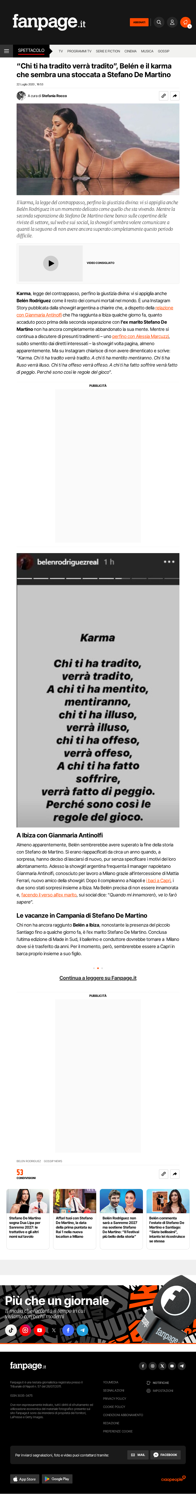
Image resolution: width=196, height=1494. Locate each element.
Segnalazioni (113, 1390)
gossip (163, 51)
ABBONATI (139, 22)
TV (61, 51)
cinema (131, 51)
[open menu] (6, 51)
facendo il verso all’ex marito (49, 894)
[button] (174, 95)
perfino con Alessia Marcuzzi (140, 336)
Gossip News (53, 1161)
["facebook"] (68, 1330)
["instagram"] (25, 1330)
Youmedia (110, 1382)
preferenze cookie (118, 1431)
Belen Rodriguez (29, 1161)
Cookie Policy (114, 1407)
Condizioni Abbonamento (123, 1415)
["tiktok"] (11, 1330)
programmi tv (79, 51)
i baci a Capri (158, 880)
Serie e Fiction (108, 51)
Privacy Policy (114, 1398)
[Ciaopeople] (173, 1480)
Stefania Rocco (54, 96)
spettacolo (31, 50)
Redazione (111, 1423)
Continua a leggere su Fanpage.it (98, 978)
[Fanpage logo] (42, 22)
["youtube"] (39, 1330)
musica (147, 51)
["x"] (54, 1330)
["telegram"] (82, 1330)
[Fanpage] (28, 1366)
